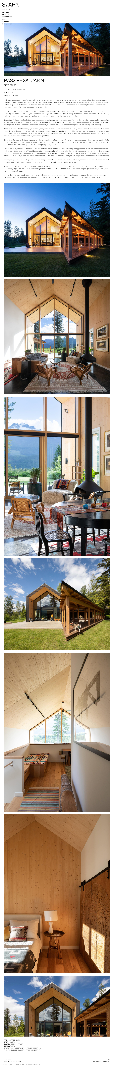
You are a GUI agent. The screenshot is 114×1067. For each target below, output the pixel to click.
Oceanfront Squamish (101, 1061)
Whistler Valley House (12, 1061)
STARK (18, 1040)
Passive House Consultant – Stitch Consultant (22, 1050)
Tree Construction (18, 1044)
